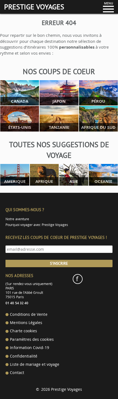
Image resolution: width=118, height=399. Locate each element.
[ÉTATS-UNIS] (19, 118)
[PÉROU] (98, 92)
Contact (17, 372)
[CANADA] (19, 92)
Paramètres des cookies (32, 339)
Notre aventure (17, 219)
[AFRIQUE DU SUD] (98, 118)
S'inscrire (59, 263)
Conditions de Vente (28, 314)
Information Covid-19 (29, 347)
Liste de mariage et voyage (34, 364)
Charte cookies (23, 330)
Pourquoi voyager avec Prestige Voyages (36, 224)
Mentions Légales (26, 322)
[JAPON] (59, 92)
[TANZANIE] (59, 118)
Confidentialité (23, 356)
